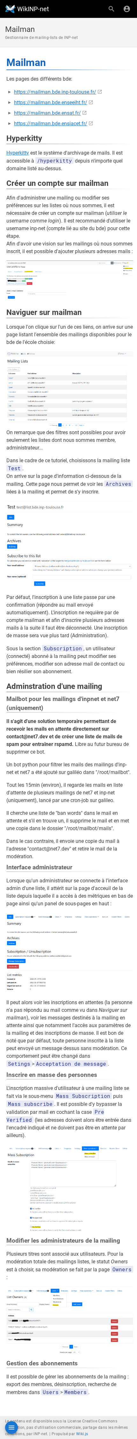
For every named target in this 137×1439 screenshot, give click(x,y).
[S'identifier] (126, 9)
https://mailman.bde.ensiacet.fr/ (50, 124)
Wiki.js (82, 1434)
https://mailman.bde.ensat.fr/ (47, 113)
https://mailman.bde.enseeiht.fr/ (50, 102)
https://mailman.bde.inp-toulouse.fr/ (55, 92)
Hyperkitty (17, 153)
